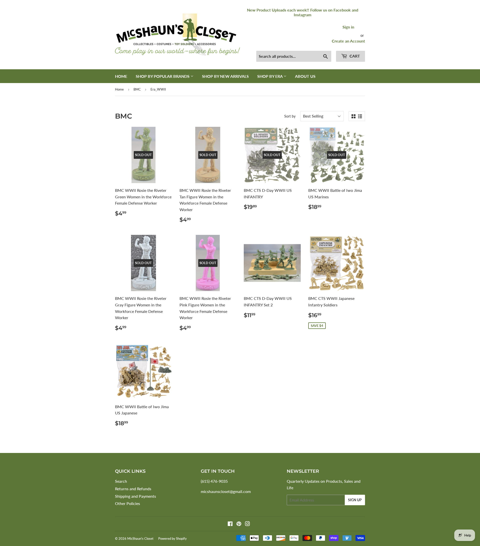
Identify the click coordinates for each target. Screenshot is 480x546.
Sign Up (355, 500)
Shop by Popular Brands (163, 76)
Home (121, 76)
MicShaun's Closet (140, 538)
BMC (137, 89)
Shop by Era (270, 76)
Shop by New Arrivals (225, 76)
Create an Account (348, 41)
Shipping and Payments (135, 496)
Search (121, 481)
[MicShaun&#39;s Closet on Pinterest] (239, 524)
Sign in (348, 27)
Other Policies (127, 503)
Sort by (290, 116)
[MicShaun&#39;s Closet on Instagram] (247, 524)
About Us (305, 76)
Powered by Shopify (172, 538)
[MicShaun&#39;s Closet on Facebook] (230, 524)
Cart (354, 56)
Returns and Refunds (133, 488)
